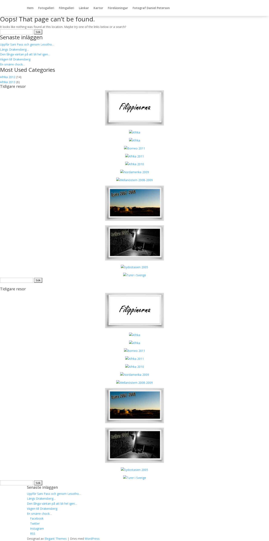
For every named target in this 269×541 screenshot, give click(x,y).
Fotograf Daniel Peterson (151, 8)
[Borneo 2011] (134, 148)
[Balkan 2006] (134, 259)
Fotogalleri (46, 8)
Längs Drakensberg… (14, 49)
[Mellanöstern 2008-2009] (134, 180)
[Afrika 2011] (134, 156)
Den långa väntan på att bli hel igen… (25, 54)
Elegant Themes (56, 539)
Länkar (84, 8)
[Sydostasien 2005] (134, 267)
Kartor (98, 8)
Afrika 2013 (7, 82)
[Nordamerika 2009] (134, 172)
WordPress (92, 539)
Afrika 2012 (7, 77)
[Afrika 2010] (134, 164)
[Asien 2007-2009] (134, 220)
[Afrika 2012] (134, 140)
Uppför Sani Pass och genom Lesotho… (27, 44)
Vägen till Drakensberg (15, 59)
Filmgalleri (66, 8)
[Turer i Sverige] (134, 275)
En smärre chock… (12, 64)
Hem (30, 8)
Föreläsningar (118, 8)
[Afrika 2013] (134, 124)
